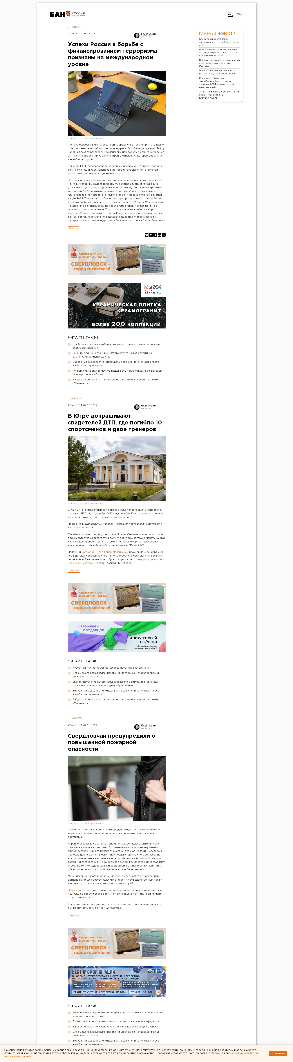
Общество (74, 571)
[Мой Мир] (159, 235)
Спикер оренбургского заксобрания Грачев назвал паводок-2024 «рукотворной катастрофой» (216, 82)
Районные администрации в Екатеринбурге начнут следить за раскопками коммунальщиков (112, 355)
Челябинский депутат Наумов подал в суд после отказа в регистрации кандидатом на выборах (117, 373)
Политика (73, 228)
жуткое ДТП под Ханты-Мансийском (105, 552)
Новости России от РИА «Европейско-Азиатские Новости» (60, 14)
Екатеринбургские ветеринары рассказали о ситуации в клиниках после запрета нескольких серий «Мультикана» (115, 684)
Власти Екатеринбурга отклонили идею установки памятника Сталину (219, 63)
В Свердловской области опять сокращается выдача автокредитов (115, 1021)
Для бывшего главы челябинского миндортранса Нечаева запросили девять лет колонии (116, 346)
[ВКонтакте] (146, 235)
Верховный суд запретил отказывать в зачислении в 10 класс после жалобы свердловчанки (115, 364)
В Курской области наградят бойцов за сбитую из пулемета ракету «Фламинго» (115, 382)
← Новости (75, 27)
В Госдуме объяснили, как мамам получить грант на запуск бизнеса (115, 1027)
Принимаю (278, 1053)
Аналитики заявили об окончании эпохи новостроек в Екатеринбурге (219, 95)
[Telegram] (155, 235)
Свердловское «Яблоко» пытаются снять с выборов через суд (219, 42)
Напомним (74, 890)
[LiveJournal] (164, 235)
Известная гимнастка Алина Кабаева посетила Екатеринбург (111, 668)
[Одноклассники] (151, 235)
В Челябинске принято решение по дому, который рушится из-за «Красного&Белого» (218, 53)
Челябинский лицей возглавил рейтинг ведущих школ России (217, 72)
